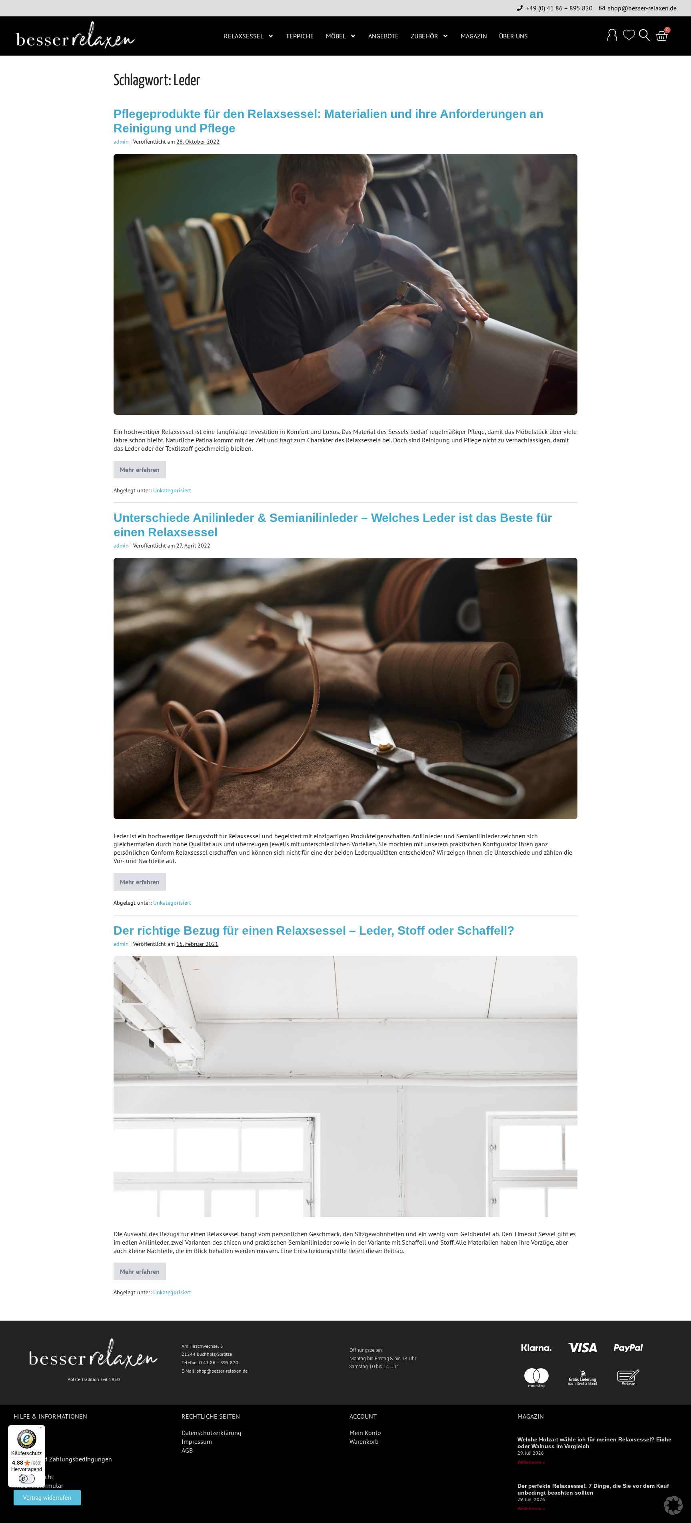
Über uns (513, 36)
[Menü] (40, 1430)
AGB (187, 1450)
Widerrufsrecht (33, 1477)
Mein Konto (365, 1433)
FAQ (19, 1433)
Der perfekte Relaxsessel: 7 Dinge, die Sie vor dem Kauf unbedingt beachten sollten (593, 1489)
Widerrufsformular (38, 1485)
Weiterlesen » (531, 1462)
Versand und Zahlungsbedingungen (63, 1459)
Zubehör (424, 36)
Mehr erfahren (143, 467)
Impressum (197, 1441)
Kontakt (24, 1450)
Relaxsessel (244, 36)
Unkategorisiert (172, 490)
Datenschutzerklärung (212, 1433)
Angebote (383, 36)
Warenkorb (364, 1441)
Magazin (474, 36)
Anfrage (24, 1468)
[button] (645, 36)
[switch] (27, 1478)
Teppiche (300, 36)
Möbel (336, 36)
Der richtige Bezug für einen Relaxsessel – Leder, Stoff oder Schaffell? (314, 930)
